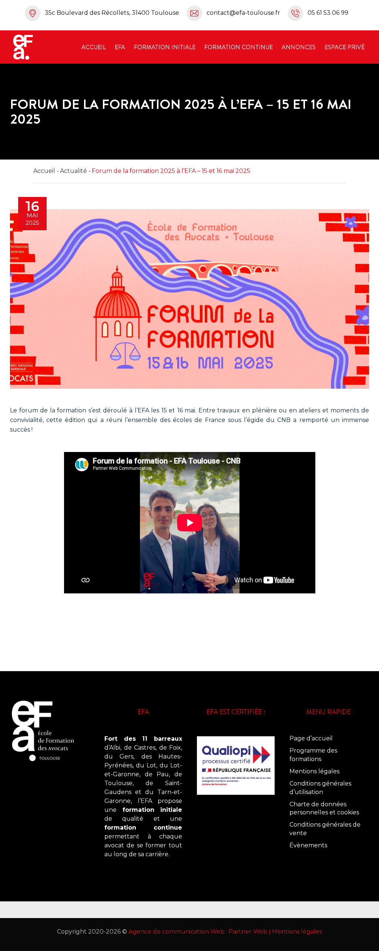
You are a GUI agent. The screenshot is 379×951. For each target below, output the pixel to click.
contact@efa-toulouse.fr (243, 12)
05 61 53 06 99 (328, 12)
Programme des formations (313, 755)
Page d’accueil (311, 738)
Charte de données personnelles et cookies (324, 808)
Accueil (93, 47)
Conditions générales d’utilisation (320, 788)
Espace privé (345, 47)
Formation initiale (164, 47)
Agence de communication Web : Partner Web (197, 931)
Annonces (299, 47)
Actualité (73, 170)
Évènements (308, 845)
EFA (120, 47)
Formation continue (238, 47)
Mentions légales (314, 771)
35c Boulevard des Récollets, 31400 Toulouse (112, 12)
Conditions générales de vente (324, 829)
